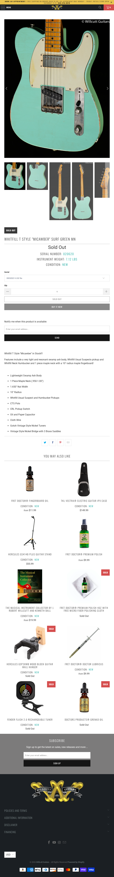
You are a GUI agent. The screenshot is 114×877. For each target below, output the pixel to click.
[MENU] (1, 7)
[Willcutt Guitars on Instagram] (59, 842)
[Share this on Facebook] (52, 442)
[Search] (100, 7)
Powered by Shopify (76, 862)
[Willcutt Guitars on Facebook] (49, 842)
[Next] (107, 88)
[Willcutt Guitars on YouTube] (54, 842)
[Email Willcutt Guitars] (64, 842)
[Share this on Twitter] (45, 442)
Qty (5, 285)
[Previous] (6, 88)
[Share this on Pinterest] (60, 442)
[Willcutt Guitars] (57, 7)
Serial (6, 272)
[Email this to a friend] (68, 442)
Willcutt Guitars (42, 862)
